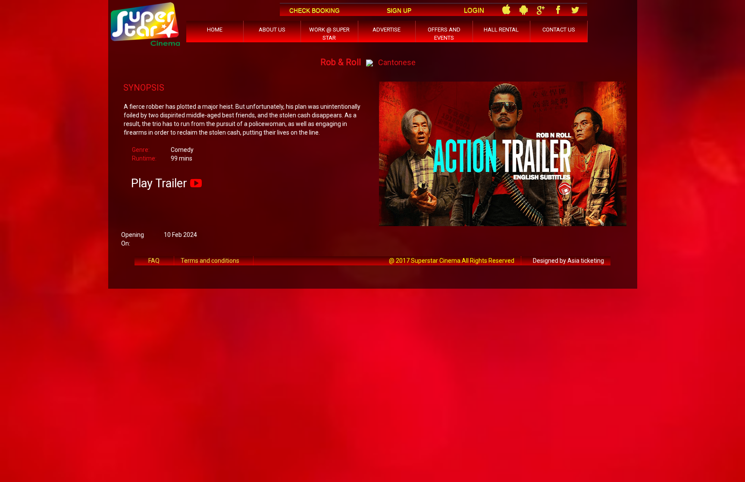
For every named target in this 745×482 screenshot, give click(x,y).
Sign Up (399, 10)
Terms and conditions (210, 260)
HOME (214, 29)
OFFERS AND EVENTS (444, 33)
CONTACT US (558, 29)
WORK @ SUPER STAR (329, 33)
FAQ (154, 260)
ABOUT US (272, 29)
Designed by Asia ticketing (568, 260)
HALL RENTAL (501, 29)
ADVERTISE (386, 29)
